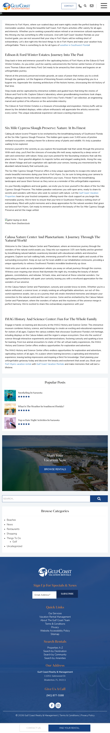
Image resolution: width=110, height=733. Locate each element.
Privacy (55, 627)
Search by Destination (55, 651)
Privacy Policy (88, 715)
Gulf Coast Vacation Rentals (50, 364)
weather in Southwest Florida (74, 45)
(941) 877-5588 (55, 695)
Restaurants (13, 529)
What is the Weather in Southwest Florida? (41, 406)
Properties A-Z (55, 647)
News (10, 524)
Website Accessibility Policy (55, 630)
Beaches (11, 520)
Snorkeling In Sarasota (30, 392)
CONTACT (69, 6)
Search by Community (55, 654)
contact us (33, 728)
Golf (14, 541)
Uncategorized (14, 546)
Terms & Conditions (55, 624)
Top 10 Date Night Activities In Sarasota (39, 420)
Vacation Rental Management (55, 617)
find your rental (69, 728)
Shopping (12, 533)
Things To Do (14, 538)
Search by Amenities (55, 658)
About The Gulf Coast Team (55, 620)
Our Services (55, 613)
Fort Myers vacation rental (18, 364)
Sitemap (55, 634)
